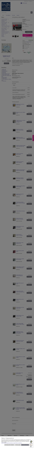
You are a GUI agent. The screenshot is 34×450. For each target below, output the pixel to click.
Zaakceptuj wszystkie (25, 444)
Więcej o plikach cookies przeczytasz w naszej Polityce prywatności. (11, 442)
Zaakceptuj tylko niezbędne (9, 444)
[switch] (31, 446)
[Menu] (32, 440)
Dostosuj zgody (17, 444)
